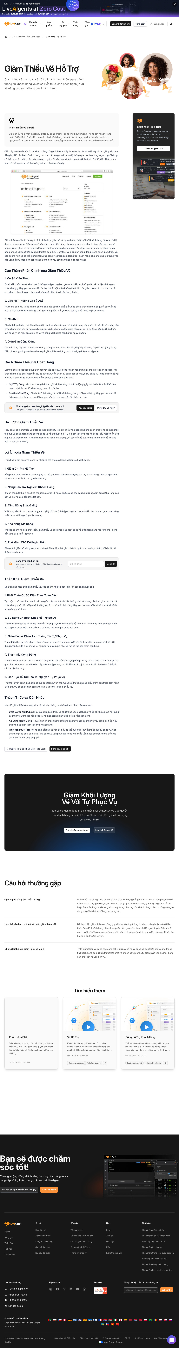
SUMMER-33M (17, 14)
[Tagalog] (107, 1324)
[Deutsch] (70, 1320)
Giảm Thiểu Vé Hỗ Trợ (56, 36)
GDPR (127, 1338)
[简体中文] (117, 1324)
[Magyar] (110, 1320)
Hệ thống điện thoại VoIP (153, 1241)
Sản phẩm (49, 24)
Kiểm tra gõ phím (114, 1253)
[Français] (100, 1320)
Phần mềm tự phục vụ (152, 1247)
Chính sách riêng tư (111, 1338)
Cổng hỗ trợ (40, 1230)
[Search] (105, 23)
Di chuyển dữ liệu (42, 1235)
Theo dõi (9, 642)
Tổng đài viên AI (33, 24)
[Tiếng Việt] (112, 1324)
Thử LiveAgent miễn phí (77, 830)
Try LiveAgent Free (154, 148)
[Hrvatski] (105, 1320)
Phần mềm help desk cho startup (157, 1270)
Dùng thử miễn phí (121, 24)
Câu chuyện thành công (81, 1241)
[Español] (85, 1320)
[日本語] (120, 1320)
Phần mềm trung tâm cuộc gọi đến (158, 1253)
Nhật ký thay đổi (42, 1247)
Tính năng (9, 1243)
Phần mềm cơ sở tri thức (153, 1230)
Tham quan (9, 1254)
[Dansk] (65, 1320)
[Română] (155, 1320)
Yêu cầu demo (85, 408)
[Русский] (160, 1320)
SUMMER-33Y (44, 14)
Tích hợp (8, 1249)
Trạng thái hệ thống (44, 1241)
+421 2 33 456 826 (18, 1289)
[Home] (5, 36)
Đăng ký (111, 564)
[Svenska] (102, 1324)
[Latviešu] (130, 1320)
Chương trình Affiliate (80, 1247)
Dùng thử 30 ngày (106, 408)
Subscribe (167, 1290)
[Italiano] (115, 1320)
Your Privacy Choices (113, 1342)
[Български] (54, 1320)
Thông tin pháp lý (78, 1253)
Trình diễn (140, 24)
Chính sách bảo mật (89, 1338)
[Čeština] (60, 1320)
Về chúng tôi (76, 1230)
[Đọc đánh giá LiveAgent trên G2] (100, 1290)
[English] (80, 1320)
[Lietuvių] (125, 1320)
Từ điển (109, 1235)
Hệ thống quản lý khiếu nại (154, 1258)
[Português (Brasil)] (150, 1320)
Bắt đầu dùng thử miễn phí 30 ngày (19, 1189)
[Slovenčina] (165, 1320)
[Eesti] (90, 1320)
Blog (108, 1230)
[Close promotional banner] (174, 4)
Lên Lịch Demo (102, 830)
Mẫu (108, 1247)
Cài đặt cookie (160, 1338)
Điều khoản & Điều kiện (64, 1338)
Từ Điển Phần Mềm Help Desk (26, 36)
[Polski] (145, 1320)
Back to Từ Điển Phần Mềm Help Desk (27, 749)
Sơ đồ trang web (142, 1338)
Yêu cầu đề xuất (42, 1253)
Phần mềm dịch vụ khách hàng (156, 1235)
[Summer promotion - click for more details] (89, 8)
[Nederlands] (135, 1320)
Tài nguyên (63, 24)
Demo (7, 1231)
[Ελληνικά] (75, 1320)
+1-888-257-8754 (17, 1294)
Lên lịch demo (49, 1189)
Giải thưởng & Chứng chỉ (81, 1235)
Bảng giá (8, 1237)
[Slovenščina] (170, 1320)
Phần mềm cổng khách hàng (155, 1264)
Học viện (110, 1241)
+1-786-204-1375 (17, 1300)
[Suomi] (95, 1320)
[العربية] (49, 1320)
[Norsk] (140, 1320)
